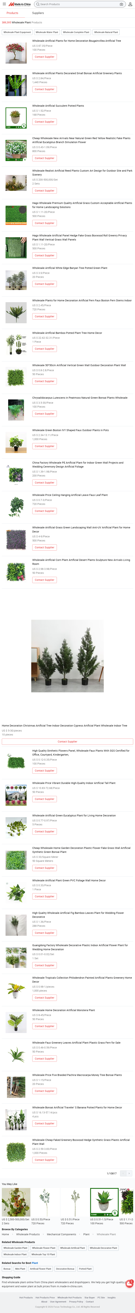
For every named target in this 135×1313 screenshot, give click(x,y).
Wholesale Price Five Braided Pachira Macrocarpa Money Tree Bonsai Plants (77, 1075)
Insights (112, 1297)
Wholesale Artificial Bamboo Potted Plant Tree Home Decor (67, 333)
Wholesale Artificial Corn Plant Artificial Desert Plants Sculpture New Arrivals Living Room (81, 562)
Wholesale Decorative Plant (103, 1247)
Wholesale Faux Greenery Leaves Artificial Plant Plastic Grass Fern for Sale (76, 1042)
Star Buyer (90, 1297)
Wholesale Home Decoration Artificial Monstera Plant (63, 1010)
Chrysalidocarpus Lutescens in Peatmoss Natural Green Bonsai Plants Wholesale (79, 397)
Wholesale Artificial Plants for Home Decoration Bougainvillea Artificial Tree (76, 41)
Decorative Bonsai (65, 1268)
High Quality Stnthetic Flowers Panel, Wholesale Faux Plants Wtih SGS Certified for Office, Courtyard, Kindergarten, (80, 752)
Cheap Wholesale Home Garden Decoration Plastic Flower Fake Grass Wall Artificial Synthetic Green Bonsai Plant (81, 850)
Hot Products (26, 1297)
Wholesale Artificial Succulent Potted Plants (58, 105)
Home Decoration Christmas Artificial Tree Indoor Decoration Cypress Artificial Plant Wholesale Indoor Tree (64, 725)
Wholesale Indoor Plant (15, 1254)
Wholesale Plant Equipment (17, 32)
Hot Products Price (45, 1297)
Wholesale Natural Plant (106, 32)
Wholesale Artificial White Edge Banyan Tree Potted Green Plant (69, 268)
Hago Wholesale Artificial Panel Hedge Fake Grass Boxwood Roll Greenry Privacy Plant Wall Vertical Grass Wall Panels (79, 237)
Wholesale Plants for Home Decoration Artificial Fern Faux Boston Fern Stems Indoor (82, 300)
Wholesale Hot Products (69, 1297)
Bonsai (7, 1268)
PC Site (101, 1297)
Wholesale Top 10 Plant (43, 1254)
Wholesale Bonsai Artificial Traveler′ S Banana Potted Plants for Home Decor (77, 1107)
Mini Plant (20, 1268)
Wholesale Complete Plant (76, 32)
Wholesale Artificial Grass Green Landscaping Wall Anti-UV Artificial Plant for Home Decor (81, 529)
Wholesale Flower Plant (43, 1247)
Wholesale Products (28, 1234)
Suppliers (38, 13)
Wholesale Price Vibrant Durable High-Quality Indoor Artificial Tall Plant (73, 783)
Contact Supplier (44, 56)
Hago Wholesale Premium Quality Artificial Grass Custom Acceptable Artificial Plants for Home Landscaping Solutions (82, 205)
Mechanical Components (61, 1234)
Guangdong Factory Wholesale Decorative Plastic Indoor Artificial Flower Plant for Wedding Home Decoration (80, 947)
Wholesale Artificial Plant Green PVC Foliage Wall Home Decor (69, 880)
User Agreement (58, 1301)
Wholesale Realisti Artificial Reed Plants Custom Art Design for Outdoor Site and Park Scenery (82, 172)
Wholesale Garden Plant (15, 1247)
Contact (90, 1301)
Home (5, 1234)
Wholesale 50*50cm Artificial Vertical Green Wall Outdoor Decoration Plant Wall (79, 365)
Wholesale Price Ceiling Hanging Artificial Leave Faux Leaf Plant (70, 495)
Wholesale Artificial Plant (72, 1247)
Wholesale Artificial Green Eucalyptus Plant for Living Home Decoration (74, 815)
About (44, 1301)
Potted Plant (85, 1268)
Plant (86, 1234)
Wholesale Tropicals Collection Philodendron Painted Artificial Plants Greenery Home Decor (82, 979)
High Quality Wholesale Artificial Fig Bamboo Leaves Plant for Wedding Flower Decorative (78, 915)
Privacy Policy (76, 1301)
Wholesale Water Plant (47, 32)
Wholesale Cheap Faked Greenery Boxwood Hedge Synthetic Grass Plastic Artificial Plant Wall (81, 1142)
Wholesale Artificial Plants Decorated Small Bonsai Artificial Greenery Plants (77, 73)
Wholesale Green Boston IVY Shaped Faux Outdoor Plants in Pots (70, 430)
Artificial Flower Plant (40, 1268)
